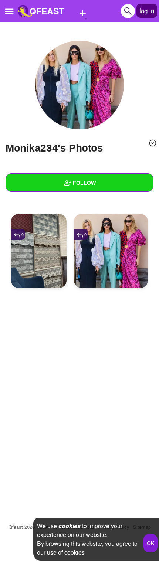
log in (146, 10)
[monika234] (79, 85)
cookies (69, 525)
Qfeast (22, 526)
